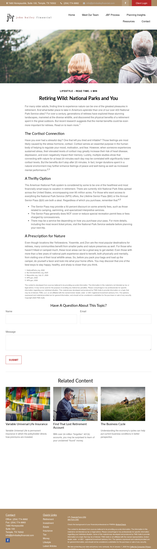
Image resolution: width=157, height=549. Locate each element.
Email (83, 311)
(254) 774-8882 (71, 3)
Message (11, 331)
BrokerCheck (121, 524)
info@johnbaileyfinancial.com (100, 3)
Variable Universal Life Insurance (27, 424)
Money (46, 538)
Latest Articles (50, 545)
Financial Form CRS (78, 517)
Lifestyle (47, 542)
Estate (46, 526)
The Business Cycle (113, 424)
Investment (48, 522)
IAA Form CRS (73, 519)
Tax (44, 534)
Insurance (48, 530)
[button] (71, 15)
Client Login (141, 3)
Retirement (48, 519)
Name (9, 311)
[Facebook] (125, 3)
